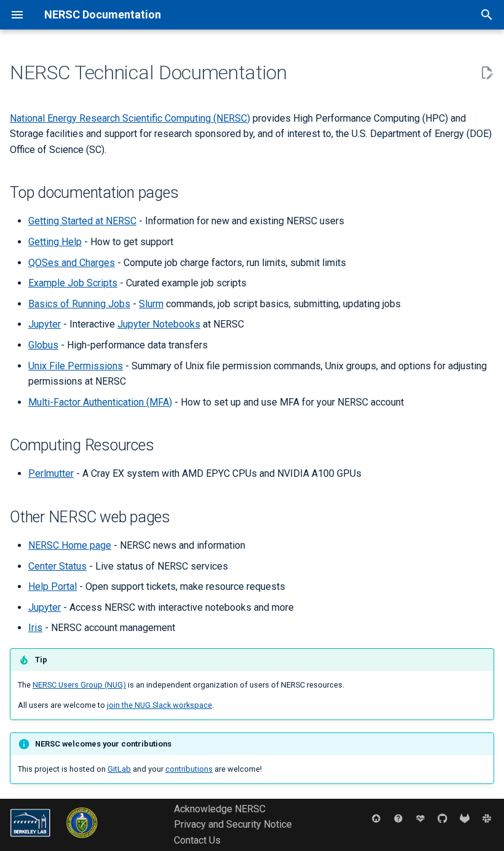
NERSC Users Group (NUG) (79, 684)
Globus (43, 345)
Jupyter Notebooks (158, 324)
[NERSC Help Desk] (398, 818)
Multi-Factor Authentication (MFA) (100, 402)
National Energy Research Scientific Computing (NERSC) (130, 118)
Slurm (151, 304)
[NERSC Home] (376, 818)
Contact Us (197, 840)
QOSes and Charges (71, 263)
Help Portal (52, 586)
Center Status (57, 566)
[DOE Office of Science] (82, 841)
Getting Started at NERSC (82, 221)
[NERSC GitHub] (442, 818)
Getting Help (55, 242)
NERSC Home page (69, 545)
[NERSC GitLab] (464, 818)
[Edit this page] (486, 73)
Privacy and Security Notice (233, 824)
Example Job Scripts (72, 283)
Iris (35, 627)
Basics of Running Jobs (79, 304)
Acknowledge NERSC (220, 809)
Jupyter (44, 324)
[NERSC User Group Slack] (487, 818)
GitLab (119, 769)
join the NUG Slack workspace (159, 705)
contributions (189, 769)
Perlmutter (51, 473)
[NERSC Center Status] (420, 818)
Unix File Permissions (75, 366)
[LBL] (31, 841)
